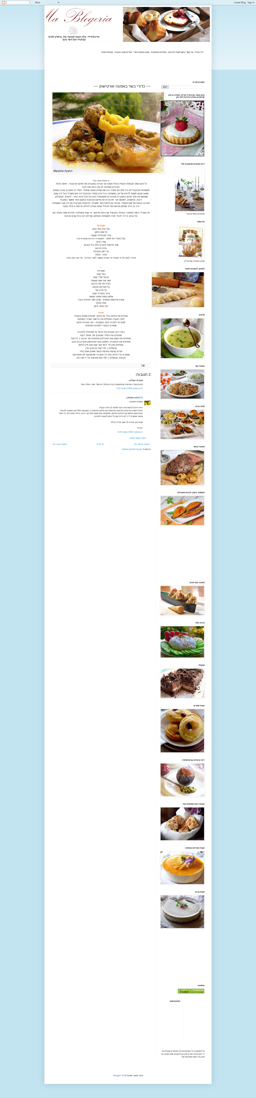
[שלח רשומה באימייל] (143, 365)
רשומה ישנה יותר (59, 444)
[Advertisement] (141, 67)
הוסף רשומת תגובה (137, 438)
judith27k (138, 397)
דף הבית (100, 444)
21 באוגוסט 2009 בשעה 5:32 (130, 388)
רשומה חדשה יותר (142, 444)
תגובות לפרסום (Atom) (132, 449)
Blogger (117, 1075)
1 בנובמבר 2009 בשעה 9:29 (130, 432)
